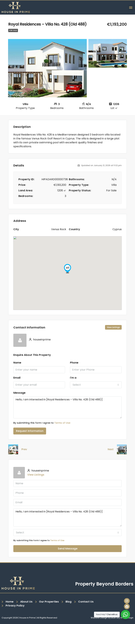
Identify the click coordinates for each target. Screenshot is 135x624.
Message (19, 393)
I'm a (73, 378)
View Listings (113, 327)
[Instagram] (127, 601)
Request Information (29, 431)
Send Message (67, 548)
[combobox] (96, 384)
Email (16, 378)
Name (17, 363)
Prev (24, 449)
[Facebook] (127, 606)
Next (111, 449)
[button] (130, 7)
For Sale (13, 30)
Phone (74, 363)
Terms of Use (62, 422)
